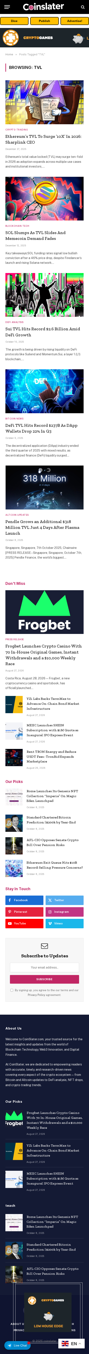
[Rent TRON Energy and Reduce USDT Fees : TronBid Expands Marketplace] (14, 757)
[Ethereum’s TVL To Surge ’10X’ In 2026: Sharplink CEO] (44, 102)
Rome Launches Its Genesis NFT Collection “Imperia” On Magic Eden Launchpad (52, 796)
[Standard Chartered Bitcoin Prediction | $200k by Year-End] (14, 823)
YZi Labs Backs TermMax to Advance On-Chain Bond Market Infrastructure (53, 704)
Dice (14, 21)
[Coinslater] (44, 7)
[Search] (82, 7)
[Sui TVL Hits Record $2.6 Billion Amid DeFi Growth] (44, 295)
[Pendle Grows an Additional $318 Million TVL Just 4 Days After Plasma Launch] (44, 487)
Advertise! (74, 21)
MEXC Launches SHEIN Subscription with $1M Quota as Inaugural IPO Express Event (52, 730)
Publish (44, 21)
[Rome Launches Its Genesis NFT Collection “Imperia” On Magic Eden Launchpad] (14, 797)
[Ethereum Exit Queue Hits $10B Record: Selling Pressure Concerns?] (14, 868)
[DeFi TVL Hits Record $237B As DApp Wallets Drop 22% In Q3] (44, 391)
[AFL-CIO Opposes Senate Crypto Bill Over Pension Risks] (14, 845)
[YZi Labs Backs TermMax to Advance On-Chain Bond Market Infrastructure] (14, 704)
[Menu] (7, 7)
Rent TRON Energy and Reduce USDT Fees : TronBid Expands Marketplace (51, 757)
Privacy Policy (36, 995)
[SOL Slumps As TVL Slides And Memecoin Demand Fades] (44, 199)
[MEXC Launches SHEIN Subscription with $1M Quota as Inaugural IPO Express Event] (14, 731)
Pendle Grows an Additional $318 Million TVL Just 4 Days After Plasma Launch (42, 527)
